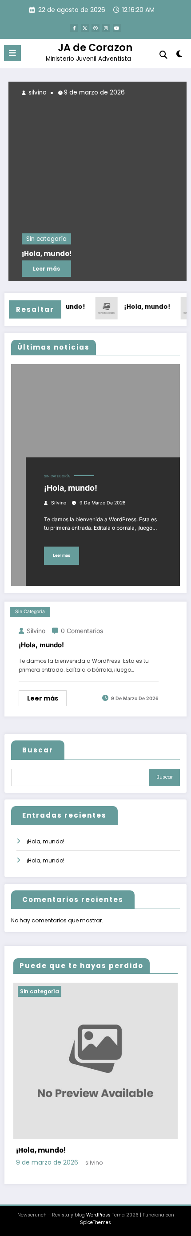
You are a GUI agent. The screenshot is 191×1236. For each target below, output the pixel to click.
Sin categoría (43, 239)
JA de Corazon (95, 47)
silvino (34, 92)
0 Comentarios (82, 630)
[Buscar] (163, 55)
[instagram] (106, 28)
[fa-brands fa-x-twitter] (85, 28)
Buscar (37, 750)
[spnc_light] (179, 55)
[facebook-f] (74, 28)
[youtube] (117, 28)
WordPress (98, 1215)
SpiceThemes (95, 1222)
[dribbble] (95, 28)
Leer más (43, 268)
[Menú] (12, 53)
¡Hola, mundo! (43, 253)
